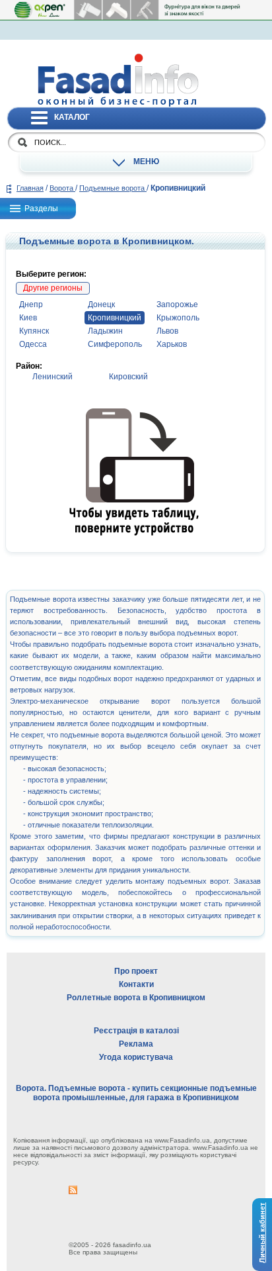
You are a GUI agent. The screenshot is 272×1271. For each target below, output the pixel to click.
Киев (28, 317)
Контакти (136, 984)
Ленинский (52, 376)
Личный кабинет (262, 1233)
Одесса (33, 344)
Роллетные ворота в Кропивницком (136, 997)
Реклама (136, 1044)
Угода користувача (136, 1057)
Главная (30, 188)
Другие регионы (53, 288)
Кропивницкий (114, 317)
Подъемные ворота (113, 188)
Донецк (101, 304)
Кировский (128, 376)
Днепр (31, 304)
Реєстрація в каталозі (136, 1030)
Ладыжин (105, 331)
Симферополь (115, 344)
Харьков (171, 344)
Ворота (62, 188)
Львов (167, 331)
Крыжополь (177, 317)
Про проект (136, 971)
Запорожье (177, 304)
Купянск (34, 331)
